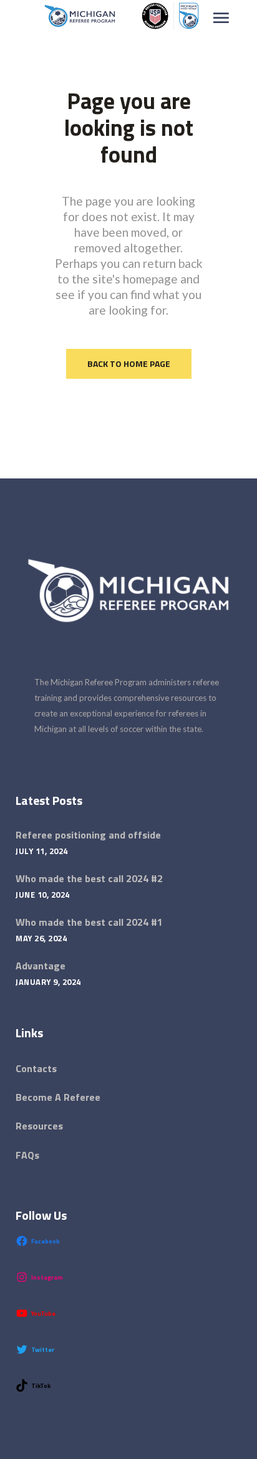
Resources (39, 1125)
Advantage (40, 965)
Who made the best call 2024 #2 (89, 878)
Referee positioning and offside (88, 834)
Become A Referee (58, 1097)
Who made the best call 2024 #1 (89, 922)
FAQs (27, 1155)
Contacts (36, 1068)
